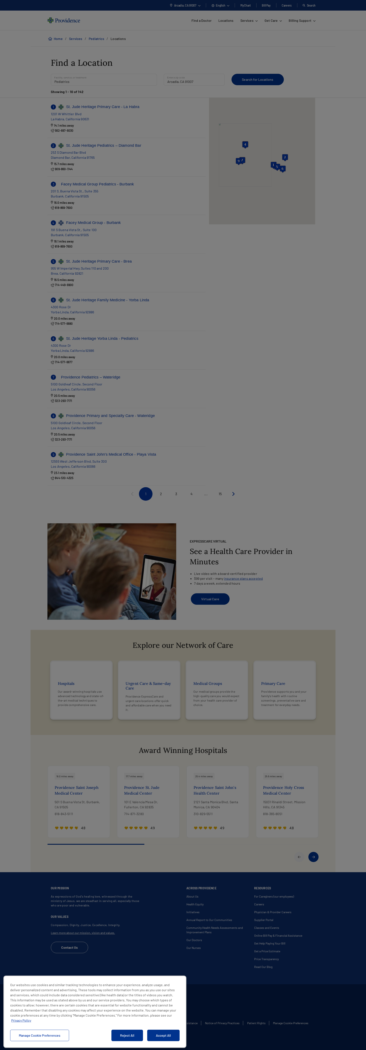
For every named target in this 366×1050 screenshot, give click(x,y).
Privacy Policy (21, 1020)
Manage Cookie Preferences (39, 1035)
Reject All (127, 1035)
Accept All (163, 1035)
